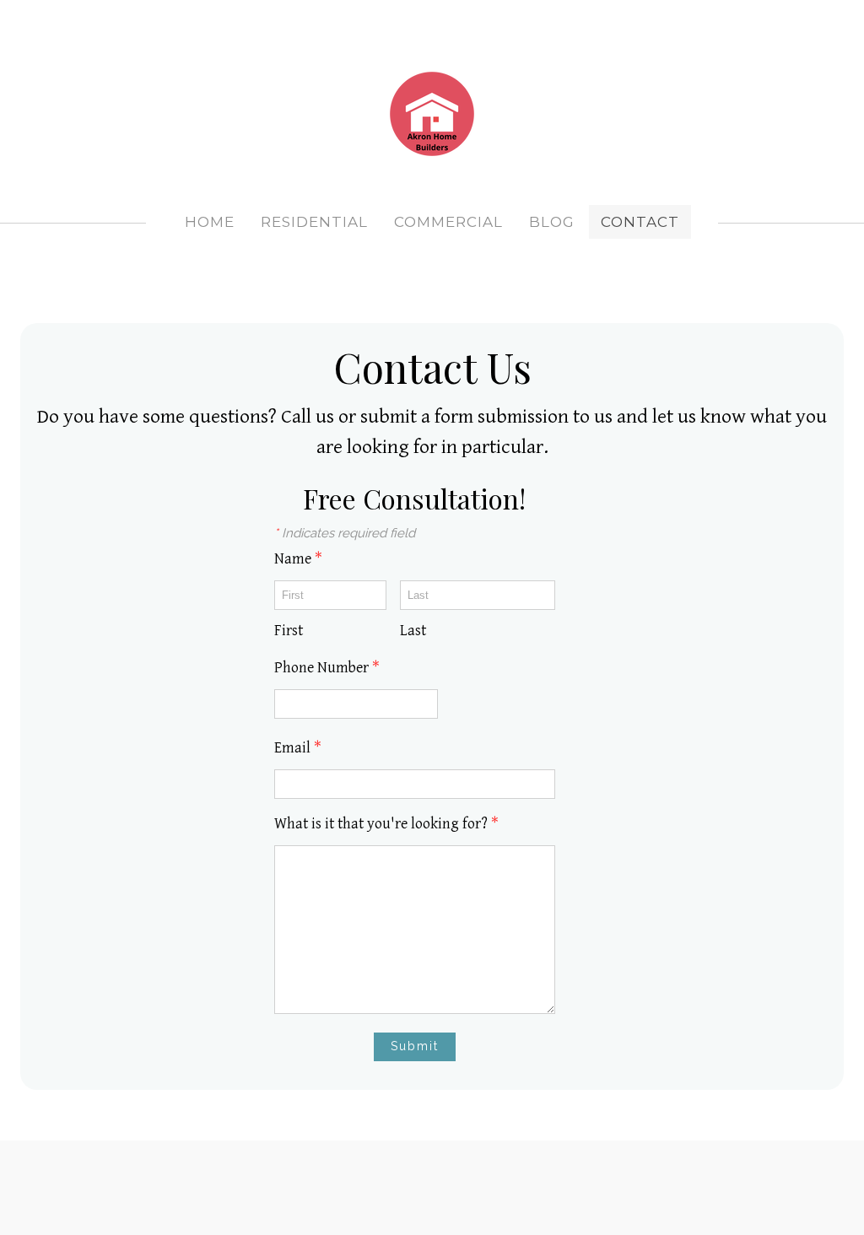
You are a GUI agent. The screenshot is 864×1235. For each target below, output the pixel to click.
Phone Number (327, 668)
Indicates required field (344, 533)
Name (298, 559)
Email (297, 748)
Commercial (448, 221)
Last (413, 630)
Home (210, 221)
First (288, 630)
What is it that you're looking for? (386, 824)
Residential (314, 221)
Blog (552, 221)
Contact (640, 221)
